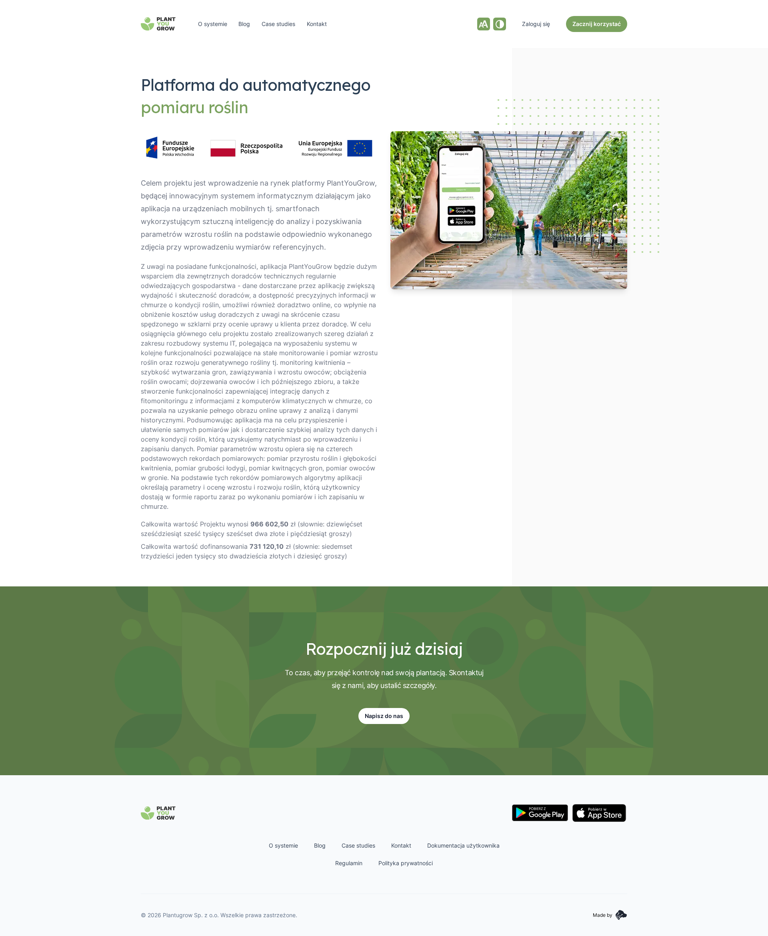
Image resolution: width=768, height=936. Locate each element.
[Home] (158, 23)
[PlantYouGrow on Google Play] (540, 813)
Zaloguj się (536, 23)
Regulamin (348, 863)
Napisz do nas (384, 715)
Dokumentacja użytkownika (463, 845)
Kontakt (317, 23)
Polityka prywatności (405, 863)
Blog (244, 23)
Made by (602, 915)
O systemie (212, 23)
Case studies (278, 23)
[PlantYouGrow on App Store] (599, 813)
